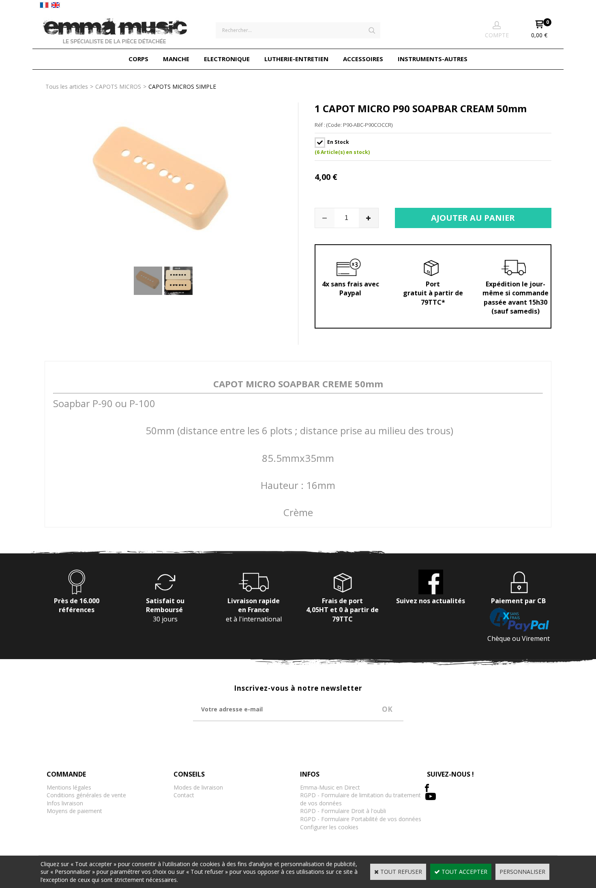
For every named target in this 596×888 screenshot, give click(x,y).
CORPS (138, 59)
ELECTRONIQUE (227, 59)
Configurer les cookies (329, 827)
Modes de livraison (198, 787)
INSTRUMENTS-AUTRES (432, 59)
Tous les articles (66, 86)
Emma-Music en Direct (330, 787)
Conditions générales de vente (86, 795)
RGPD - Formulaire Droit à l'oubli (343, 811)
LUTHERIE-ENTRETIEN (296, 59)
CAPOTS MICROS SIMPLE (182, 86)
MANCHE (176, 59)
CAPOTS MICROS (118, 86)
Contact (184, 795)
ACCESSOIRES (363, 59)
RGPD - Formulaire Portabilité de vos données (360, 819)
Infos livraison (65, 803)
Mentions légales (69, 787)
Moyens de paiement (74, 811)
